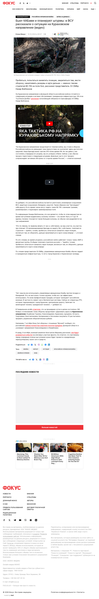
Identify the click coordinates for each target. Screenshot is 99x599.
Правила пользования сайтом (13, 508)
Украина (70, 9)
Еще (92, 9)
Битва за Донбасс (63, 16)
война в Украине (23, 353)
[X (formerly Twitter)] (23, 3)
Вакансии (31, 504)
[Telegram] (27, 3)
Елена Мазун (20, 34)
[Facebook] (20, 3)
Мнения (65, 3)
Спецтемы (74, 3)
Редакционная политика (9, 514)
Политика (60, 9)
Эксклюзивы (31, 9)
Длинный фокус (10, 500)
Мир (78, 9)
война (26, 349)
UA (91, 3)
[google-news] (31, 520)
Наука (85, 9)
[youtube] (20, 520)
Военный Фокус (46, 9)
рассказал (35, 99)
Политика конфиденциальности (63, 592)
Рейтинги (84, 3)
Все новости (17, 9)
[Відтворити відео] (49, 124)
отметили (36, 309)
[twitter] (9, 520)
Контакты (80, 592)
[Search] (95, 3)
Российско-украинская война (42, 16)
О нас (5, 504)
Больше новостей (49, 427)
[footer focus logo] (12, 488)
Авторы (30, 500)
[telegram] (15, 520)
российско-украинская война (65, 349)
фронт (36, 349)
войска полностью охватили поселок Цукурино (43, 326)
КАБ (36, 353)
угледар (46, 349)
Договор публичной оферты (36, 508)
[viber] (25, 520)
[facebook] (4, 520)
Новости (7, 494)
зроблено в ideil (9, 595)
